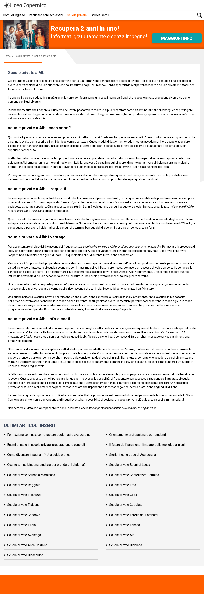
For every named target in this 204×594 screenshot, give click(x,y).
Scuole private (77, 15)
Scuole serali (100, 15)
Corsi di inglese (14, 15)
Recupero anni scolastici (46, 15)
